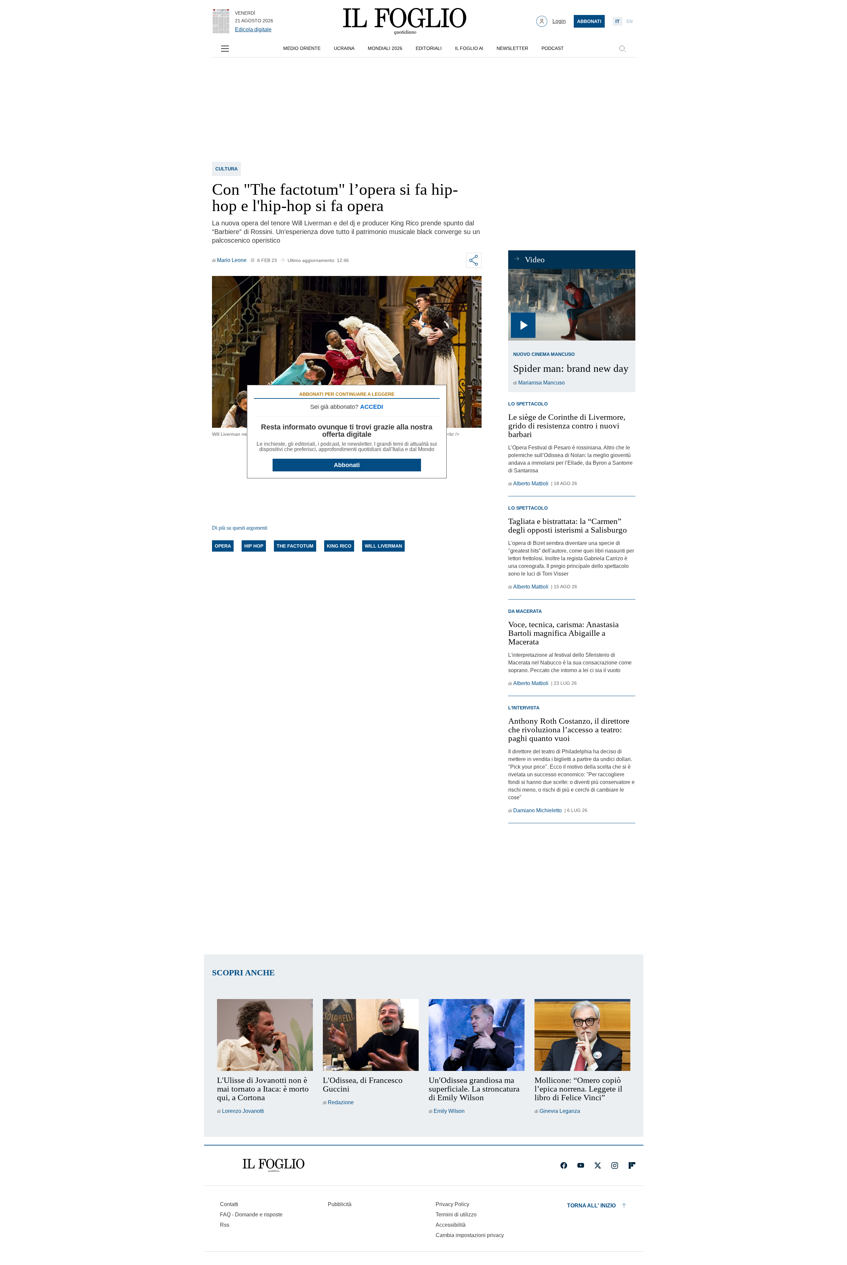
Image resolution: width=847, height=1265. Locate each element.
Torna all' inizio (591, 1205)
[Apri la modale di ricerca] (622, 49)
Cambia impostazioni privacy (470, 1235)
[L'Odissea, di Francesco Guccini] (371, 1035)
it (617, 21)
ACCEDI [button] (371, 406)
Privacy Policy (452, 1204)
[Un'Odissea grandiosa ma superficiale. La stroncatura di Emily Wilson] (477, 1035)
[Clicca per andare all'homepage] (273, 1165)
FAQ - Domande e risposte (251, 1214)
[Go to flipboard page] (632, 1165)
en (629, 21)
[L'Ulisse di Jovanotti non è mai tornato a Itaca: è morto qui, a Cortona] (265, 1035)
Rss (224, 1225)
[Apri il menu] (225, 49)
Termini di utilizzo (456, 1214)
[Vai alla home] (404, 21)
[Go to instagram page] (614, 1165)
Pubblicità (339, 1204)
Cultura (226, 168)
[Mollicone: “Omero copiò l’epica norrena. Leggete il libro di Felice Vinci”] (582, 1035)
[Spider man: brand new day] (571, 305)
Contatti (229, 1204)
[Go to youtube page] (580, 1165)
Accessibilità (451, 1225)
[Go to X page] (597, 1165)
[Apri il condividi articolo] (474, 260)
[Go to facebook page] (563, 1165)
